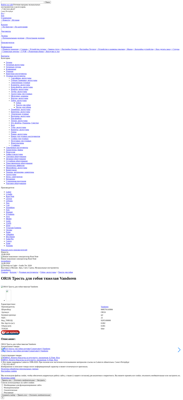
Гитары (9, 62)
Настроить (41, 380)
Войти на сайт (7, 5)
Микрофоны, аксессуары (16, 168)
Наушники (10, 179)
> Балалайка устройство (143, 49)
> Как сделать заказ (162, 49)
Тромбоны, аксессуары (20, 109)
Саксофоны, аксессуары (21, 78)
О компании (6, 18)
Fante (8, 243)
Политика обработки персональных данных (19, 369)
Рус (2, 13)
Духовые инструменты (15, 76)
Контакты (5, 56)
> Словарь (23, 49)
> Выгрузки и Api (52, 51)
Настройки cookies (9, 371)
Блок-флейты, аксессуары (22, 87)
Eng (2, 16)
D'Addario (10, 214)
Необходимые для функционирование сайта (22, 385)
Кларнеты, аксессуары (20, 85)
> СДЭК (23, 51)
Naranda (9, 246)
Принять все (6, 380)
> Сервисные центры (10, 51)
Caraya (9, 241)
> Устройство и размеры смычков (110, 49)
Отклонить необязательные (24, 380)
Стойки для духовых (20, 139)
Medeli (8, 219)
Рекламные (8, 393)
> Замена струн (53, 49)
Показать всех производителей (14, 250)
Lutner (8, 192)
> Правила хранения (9, 49)
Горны (13, 132)
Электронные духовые (20, 83)
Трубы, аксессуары (19, 91)
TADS (8, 223)
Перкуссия (10, 152)
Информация (6, 47)
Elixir (8, 225)
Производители (7, 42)
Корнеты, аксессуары (20, 130)
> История (14, 20)
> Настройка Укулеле (87, 49)
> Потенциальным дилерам (12, 38)
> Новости (5, 20)
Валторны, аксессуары (20, 116)
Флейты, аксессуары (19, 89)
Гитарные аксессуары (15, 65)
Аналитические (10, 390)
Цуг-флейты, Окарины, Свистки (25, 123)
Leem (8, 221)
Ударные (9, 71)
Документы (6, 31)
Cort (7, 205)
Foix (8, 210)
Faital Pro (10, 239)
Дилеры (4, 36)
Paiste (8, 232)
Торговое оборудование (16, 183)
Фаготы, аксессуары (19, 98)
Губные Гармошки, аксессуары (24, 80)
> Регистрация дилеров (35, 38)
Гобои (18, 103)
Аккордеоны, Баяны (14, 150)
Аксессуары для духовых (21, 94)
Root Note (10, 196)
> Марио (129, 49)
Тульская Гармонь (13, 228)
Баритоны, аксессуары (20, 112)
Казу (13, 125)
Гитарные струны (13, 67)
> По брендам (7, 27)
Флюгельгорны (17, 143)
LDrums (9, 201)
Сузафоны (15, 145)
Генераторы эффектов (15, 165)
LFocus (9, 199)
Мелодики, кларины (19, 96)
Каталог (4, 25)
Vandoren (104, 307)
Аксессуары (11, 174)
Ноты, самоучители (14, 177)
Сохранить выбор (8, 395)
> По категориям (20, 27)
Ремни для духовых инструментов (25, 136)
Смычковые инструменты (17, 147)
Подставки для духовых (21, 141)
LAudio (9, 194)
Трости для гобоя (23, 105)
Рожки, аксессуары (19, 134)
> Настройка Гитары (68, 49)
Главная (4, 272)
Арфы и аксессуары (14, 154)
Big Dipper (10, 237)
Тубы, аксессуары (18, 127)
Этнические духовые (20, 114)
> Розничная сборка (35, 51)
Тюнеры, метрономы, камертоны (20, 172)
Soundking (10, 207)
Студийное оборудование (17, 161)
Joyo (8, 216)
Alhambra (10, 234)
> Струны (175, 49)
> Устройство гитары (37, 49)
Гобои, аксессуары (19, 100)
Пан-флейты (16, 118)
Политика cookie (8, 378)
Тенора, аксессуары (19, 121)
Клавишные (11, 69)
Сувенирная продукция (16, 181)
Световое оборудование (16, 156)
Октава (9, 230)
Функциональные (11, 388)
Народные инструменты (16, 74)
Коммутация (11, 170)
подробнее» (6, 261)
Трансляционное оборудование (19, 163)
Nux (7, 203)
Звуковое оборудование (16, 159)
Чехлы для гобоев (23, 107)
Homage (9, 212)
